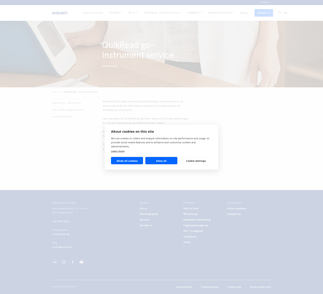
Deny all (161, 160)
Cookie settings (196, 160)
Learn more (117, 151)
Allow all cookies (127, 160)
